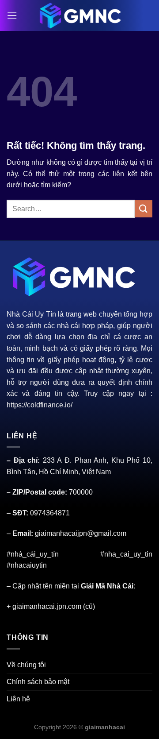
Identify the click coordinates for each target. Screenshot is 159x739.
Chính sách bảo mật (38, 681)
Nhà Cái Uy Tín (31, 314)
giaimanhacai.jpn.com (46, 606)
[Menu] (12, 15)
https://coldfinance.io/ (39, 405)
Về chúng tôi (26, 665)
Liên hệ (18, 699)
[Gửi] (143, 208)
